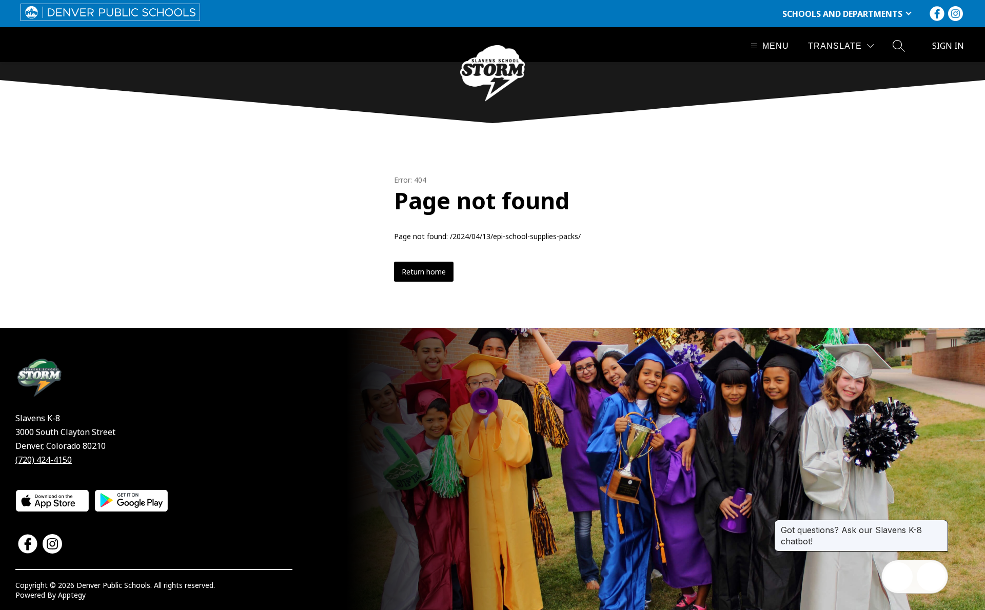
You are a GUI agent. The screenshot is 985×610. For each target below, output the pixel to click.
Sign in (948, 45)
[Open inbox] (898, 576)
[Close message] (940, 524)
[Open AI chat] (931, 576)
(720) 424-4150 (43, 459)
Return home (424, 272)
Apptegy (72, 595)
